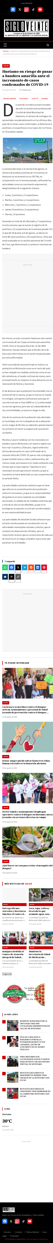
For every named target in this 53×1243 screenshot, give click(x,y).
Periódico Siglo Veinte (17, 1239)
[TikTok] (33, 9)
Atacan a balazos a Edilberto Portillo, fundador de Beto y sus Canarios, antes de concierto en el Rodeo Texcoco (32, 1043)
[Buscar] (48, 45)
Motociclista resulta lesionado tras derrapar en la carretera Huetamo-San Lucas (35, 1093)
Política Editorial (32, 1232)
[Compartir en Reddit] (31, 567)
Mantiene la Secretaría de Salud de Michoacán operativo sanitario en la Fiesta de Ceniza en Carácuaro (40, 958)
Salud (6, 66)
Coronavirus (23, 99)
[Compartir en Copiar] (18, 577)
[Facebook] (13, 9)
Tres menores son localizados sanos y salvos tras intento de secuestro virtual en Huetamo (35, 1061)
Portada (6, 51)
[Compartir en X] (18, 567)
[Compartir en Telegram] (24, 567)
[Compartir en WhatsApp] (5, 567)
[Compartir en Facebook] (11, 567)
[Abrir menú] (5, 45)
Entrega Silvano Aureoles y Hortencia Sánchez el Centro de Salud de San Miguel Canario (14, 914)
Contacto (18, 1232)
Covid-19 (35, 99)
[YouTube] (40, 9)
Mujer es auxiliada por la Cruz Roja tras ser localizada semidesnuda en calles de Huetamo (35, 1025)
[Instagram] (26, 9)
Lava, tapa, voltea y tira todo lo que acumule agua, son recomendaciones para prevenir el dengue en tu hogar (39, 915)
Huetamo (44, 99)
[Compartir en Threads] (11, 577)
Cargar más (7, 974)
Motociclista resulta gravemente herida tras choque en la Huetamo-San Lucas (34, 1077)
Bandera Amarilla (10, 99)
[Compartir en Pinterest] (44, 567)
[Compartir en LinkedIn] (37, 567)
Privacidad (14, 1236)
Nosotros (7, 1232)
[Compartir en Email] (5, 577)
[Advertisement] (26, 296)
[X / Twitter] (19, 9)
